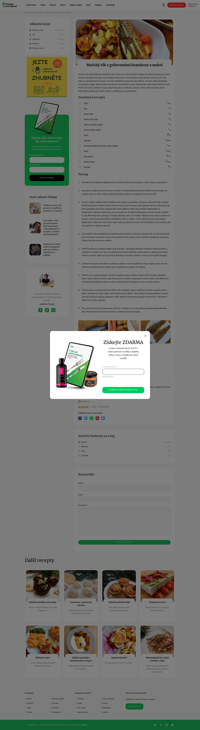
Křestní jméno (108, 377)
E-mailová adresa (109, 367)
